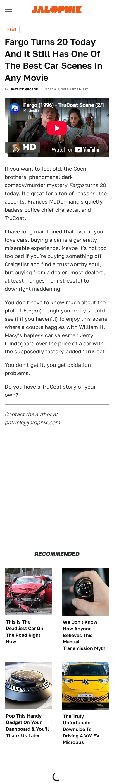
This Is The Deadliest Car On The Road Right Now (24, 631)
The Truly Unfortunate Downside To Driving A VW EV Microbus (81, 729)
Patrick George (24, 89)
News (12, 29)
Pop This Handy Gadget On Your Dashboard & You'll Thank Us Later (27, 725)
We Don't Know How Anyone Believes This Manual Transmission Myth (84, 635)
